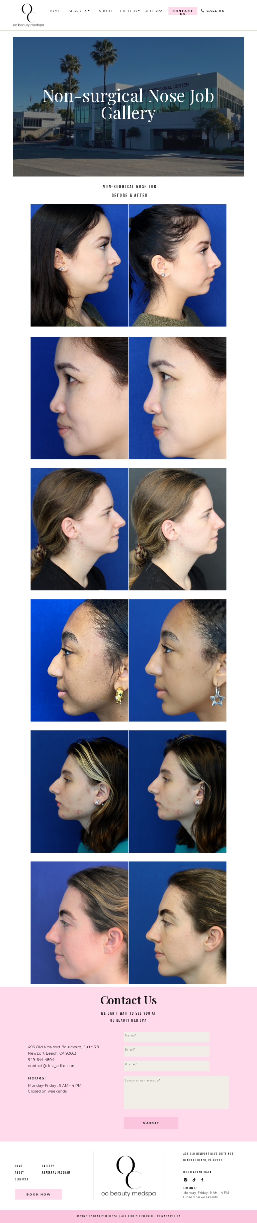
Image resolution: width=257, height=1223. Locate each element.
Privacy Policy (168, 1216)
